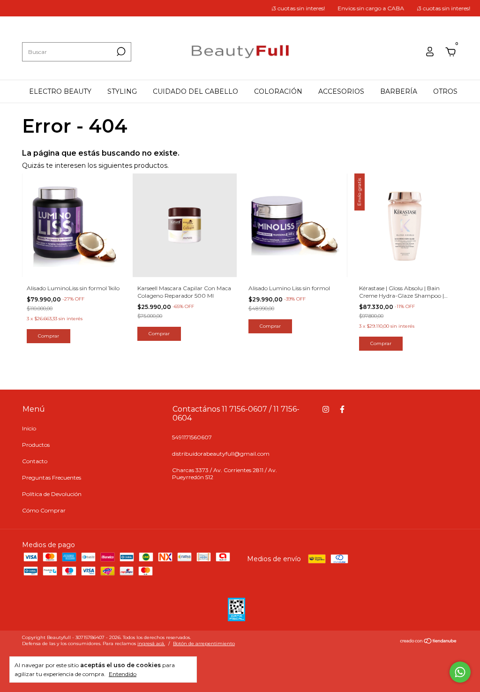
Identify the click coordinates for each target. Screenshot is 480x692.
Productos (36, 444)
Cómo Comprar (44, 510)
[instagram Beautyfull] (326, 409)
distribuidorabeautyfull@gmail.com (221, 453)
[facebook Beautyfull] (342, 409)
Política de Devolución (52, 493)
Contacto (34, 461)
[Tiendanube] (428, 642)
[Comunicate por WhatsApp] (460, 672)
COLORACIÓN (278, 91)
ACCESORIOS (341, 91)
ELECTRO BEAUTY (60, 91)
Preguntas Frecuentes (51, 477)
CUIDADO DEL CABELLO (195, 91)
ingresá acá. (151, 643)
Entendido (122, 673)
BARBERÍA (398, 91)
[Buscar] (120, 51)
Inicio (29, 428)
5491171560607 (192, 437)
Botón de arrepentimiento (204, 643)
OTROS (445, 91)
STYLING (122, 91)
